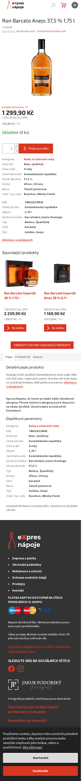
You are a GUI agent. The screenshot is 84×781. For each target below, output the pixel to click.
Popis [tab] (9, 357)
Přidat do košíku (38, 148)
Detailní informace (13, 107)
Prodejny (18, 584)
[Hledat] (53, 5)
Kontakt (18, 590)
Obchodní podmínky (26, 564)
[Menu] (75, 5)
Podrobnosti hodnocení (51, 31)
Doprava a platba (24, 558)
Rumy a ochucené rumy (39, 159)
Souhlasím (40, 771)
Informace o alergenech (17, 240)
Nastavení (40, 758)
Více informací (32, 747)
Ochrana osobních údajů (29, 577)
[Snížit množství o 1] (16, 150)
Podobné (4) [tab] (22, 357)
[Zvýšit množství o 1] (16, 146)
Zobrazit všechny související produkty (42, 345)
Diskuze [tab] (38, 357)
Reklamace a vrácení (27, 571)
